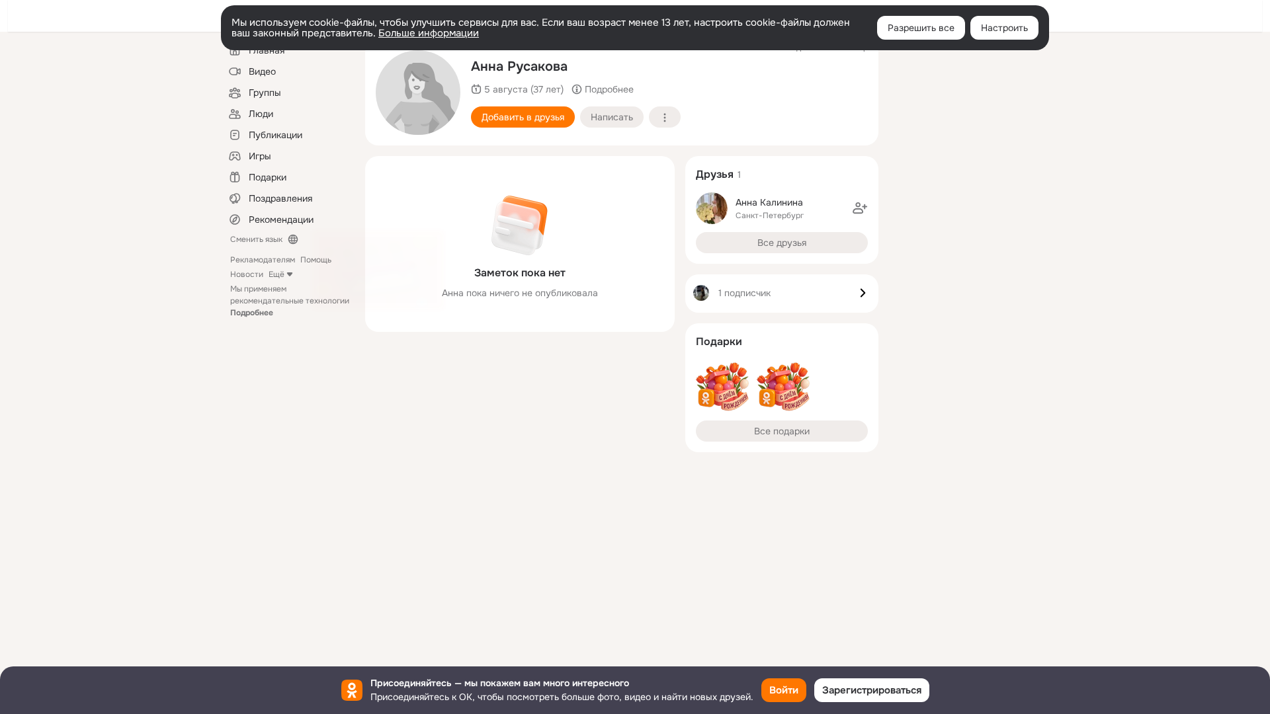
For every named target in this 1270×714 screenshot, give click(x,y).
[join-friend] (860, 208)
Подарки (719, 341)
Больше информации (428, 33)
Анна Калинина (769, 202)
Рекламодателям (262, 260)
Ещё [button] (276, 274)
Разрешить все (921, 28)
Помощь (315, 260)
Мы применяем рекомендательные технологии (289, 301)
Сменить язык (256, 239)
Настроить (1004, 28)
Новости (246, 274)
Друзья (715, 174)
